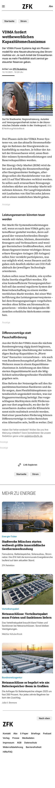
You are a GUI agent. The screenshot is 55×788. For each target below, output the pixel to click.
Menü (3, 6)
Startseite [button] (27, 6)
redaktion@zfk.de (33, 436)
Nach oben (44, 718)
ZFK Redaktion (20, 69)
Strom (23, 21)
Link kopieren (30, 464)
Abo (51, 6)
